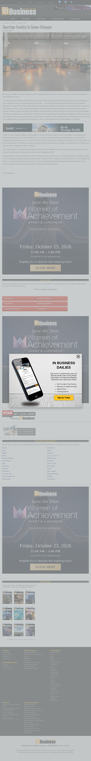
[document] (45, 380)
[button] (78, 356)
